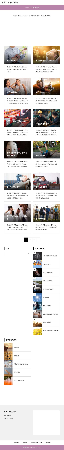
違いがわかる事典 (9, 418)
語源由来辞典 (7, 415)
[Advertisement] (32, 30)
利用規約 (25, 442)
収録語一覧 (16, 442)
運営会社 (48, 442)
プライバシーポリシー (36, 442)
